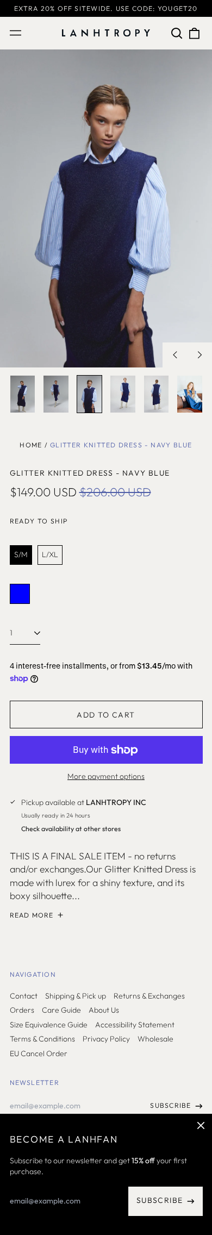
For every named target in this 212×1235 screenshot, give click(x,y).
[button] (177, 33)
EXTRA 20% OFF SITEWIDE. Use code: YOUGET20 (105, 8)
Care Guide (61, 1010)
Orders (22, 1010)
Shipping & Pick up (75, 996)
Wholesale (155, 1039)
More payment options (106, 776)
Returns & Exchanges (149, 996)
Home (31, 445)
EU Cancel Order (38, 1053)
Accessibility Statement (134, 1025)
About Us (104, 1010)
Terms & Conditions (42, 1039)
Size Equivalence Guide (49, 1025)
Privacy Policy (106, 1039)
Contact (24, 996)
